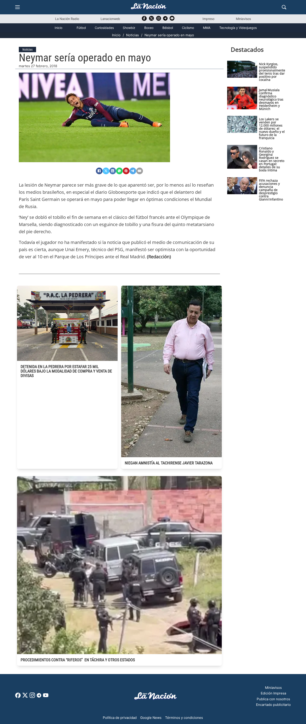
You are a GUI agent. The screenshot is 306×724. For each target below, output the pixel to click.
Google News (151, 717)
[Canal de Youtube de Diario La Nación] (172, 20)
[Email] (139, 171)
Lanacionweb (110, 19)
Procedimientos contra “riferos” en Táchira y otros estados (78, 659)
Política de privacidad (120, 717)
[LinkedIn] (112, 171)
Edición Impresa (273, 693)
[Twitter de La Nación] (151, 20)
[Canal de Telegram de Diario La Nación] (165, 20)
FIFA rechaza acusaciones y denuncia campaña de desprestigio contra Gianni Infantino (271, 189)
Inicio (58, 28)
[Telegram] (132, 171)
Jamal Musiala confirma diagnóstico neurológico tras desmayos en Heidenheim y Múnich (271, 99)
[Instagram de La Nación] (158, 20)
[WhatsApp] (119, 171)
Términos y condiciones (184, 717)
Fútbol (81, 28)
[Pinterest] (126, 171)
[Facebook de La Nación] (18, 697)
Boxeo (148, 28)
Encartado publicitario (273, 704)
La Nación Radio (67, 19)
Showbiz (129, 28)
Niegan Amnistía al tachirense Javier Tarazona (169, 463)
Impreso (208, 19)
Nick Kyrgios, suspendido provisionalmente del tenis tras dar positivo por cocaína (272, 72)
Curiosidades (104, 28)
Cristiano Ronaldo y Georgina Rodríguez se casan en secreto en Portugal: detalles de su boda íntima (271, 159)
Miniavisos (243, 19)
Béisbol (167, 28)
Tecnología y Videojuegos (238, 28)
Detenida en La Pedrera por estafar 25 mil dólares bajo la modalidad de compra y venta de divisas (66, 371)
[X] (106, 171)
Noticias (132, 35)
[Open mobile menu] (17, 7)
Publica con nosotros (273, 699)
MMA (206, 28)
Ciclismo (188, 28)
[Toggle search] (284, 7)
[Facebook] (99, 171)
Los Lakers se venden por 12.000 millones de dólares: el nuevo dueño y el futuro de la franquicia (272, 128)
